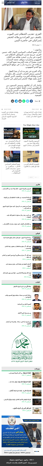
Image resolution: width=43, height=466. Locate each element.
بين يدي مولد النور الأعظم (24, 313)
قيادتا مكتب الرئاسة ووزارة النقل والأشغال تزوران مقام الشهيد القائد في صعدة (32, 114)
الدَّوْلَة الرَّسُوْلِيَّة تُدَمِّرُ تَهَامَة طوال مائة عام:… (19, 382)
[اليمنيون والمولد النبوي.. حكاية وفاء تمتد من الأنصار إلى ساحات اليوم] (31, 133)
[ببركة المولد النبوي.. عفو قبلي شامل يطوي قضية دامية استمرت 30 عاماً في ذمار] (36, 240)
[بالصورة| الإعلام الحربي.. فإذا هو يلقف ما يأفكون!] (31, 156)
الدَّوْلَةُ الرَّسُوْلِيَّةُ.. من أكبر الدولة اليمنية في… (19, 373)
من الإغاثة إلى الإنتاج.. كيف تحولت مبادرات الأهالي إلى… (16, 224)
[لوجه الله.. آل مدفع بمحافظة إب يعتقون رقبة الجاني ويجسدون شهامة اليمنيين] (36, 248)
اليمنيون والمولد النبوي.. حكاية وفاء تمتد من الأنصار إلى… (16, 188)
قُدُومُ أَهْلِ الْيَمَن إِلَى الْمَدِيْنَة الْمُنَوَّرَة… (21, 408)
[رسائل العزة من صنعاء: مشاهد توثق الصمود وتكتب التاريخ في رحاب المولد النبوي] (36, 297)
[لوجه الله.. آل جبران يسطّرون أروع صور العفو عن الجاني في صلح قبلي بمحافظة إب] (36, 257)
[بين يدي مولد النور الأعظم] (36, 315)
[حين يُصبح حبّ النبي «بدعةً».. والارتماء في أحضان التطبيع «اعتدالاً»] (36, 324)
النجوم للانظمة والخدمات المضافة (16, 463)
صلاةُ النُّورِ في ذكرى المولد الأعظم (22, 286)
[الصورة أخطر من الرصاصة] (36, 306)
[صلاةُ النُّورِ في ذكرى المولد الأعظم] (36, 289)
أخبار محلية (17, 152)
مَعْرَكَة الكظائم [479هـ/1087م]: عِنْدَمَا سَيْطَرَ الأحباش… (17, 399)
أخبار (37, 129)
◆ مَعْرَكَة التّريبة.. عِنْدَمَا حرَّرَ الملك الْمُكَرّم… (19, 390)
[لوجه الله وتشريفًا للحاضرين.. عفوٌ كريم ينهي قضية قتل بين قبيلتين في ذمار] (36, 275)
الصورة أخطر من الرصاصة (24, 304)
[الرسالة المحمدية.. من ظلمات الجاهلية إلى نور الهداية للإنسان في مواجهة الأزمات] (12, 133)
